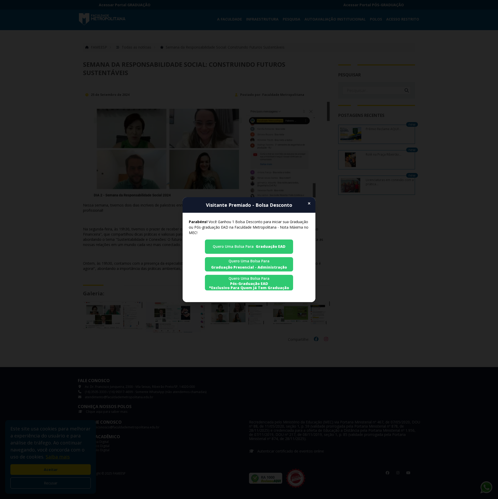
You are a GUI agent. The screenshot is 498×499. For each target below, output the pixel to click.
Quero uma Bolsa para (249, 246)
